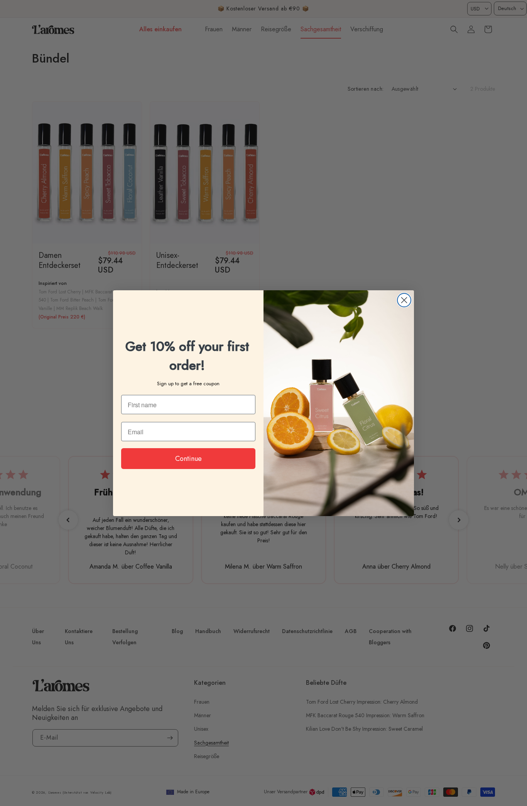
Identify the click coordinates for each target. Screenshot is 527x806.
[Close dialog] (404, 300)
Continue (188, 459)
